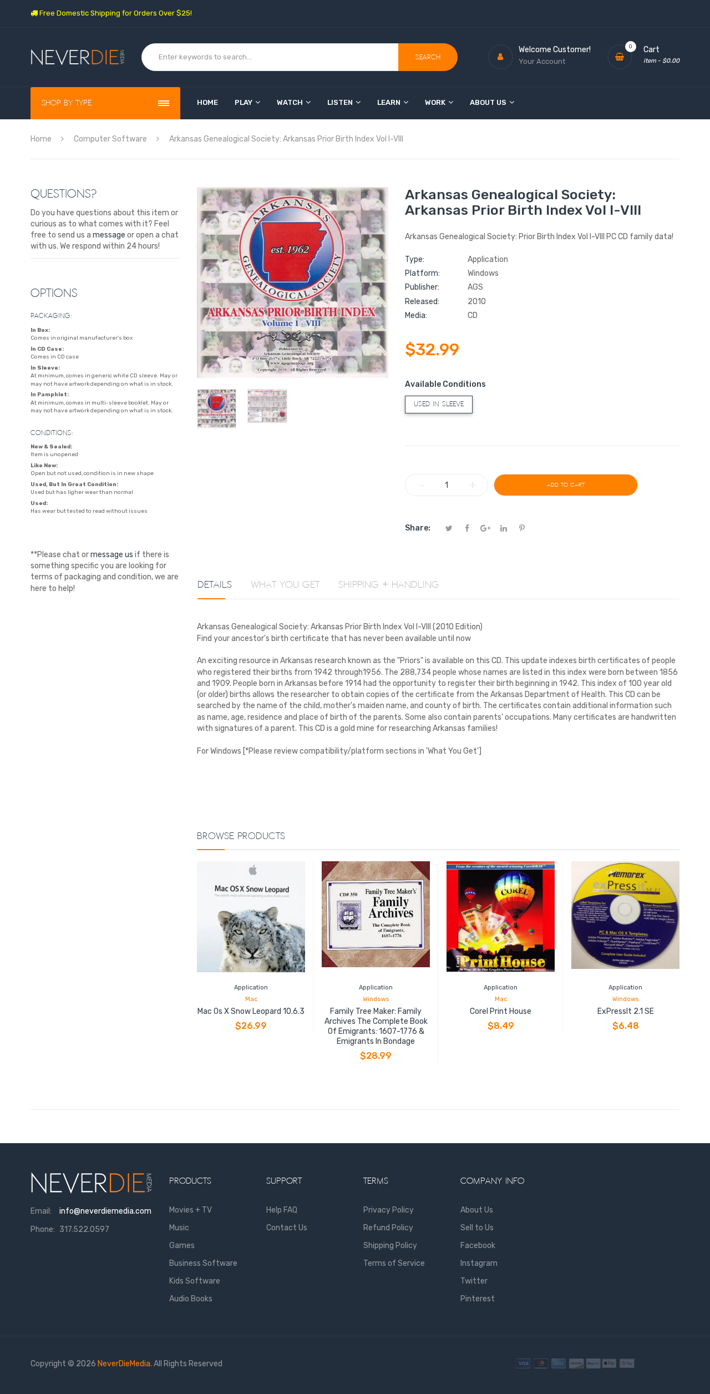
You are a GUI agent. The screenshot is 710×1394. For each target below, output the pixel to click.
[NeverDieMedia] (78, 57)
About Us (476, 1210)
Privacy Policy (388, 1210)
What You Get (285, 584)
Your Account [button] (542, 61)
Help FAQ (281, 1210)
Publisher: (422, 287)
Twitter (474, 1281)
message (109, 235)
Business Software (203, 1263)
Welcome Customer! (555, 49)
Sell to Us (477, 1228)
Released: (422, 301)
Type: (414, 259)
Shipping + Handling (388, 584)
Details (214, 584)
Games (182, 1245)
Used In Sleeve (439, 404)
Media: (416, 315)
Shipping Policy (390, 1245)
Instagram (479, 1263)
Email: (41, 1211)
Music (179, 1228)
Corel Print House (500, 1011)
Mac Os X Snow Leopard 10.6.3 (251, 1011)
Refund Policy (388, 1228)
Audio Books (190, 1299)
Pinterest (477, 1299)
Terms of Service (394, 1263)
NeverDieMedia (124, 1363)
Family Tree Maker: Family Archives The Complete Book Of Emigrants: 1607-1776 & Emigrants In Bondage (376, 1026)
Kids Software (194, 1281)
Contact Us (286, 1228)
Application (251, 987)
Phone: (43, 1229)
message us (111, 554)
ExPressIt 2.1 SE (625, 1011)
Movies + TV (190, 1210)
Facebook (477, 1245)
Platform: (422, 273)
